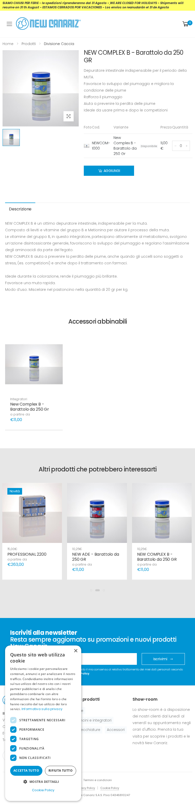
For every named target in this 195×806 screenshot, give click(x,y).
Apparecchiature (85, 729)
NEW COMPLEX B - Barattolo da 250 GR (157, 556)
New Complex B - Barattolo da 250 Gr (29, 406)
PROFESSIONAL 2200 (26, 554)
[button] (187, 24)
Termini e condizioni (97, 780)
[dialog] (43, 723)
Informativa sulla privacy (42, 709)
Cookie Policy (109, 788)
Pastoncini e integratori (90, 720)
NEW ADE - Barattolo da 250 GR (95, 556)
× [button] (75, 651)
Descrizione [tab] (20, 209)
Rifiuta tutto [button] (60, 770)
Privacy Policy (85, 788)
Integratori (18, 399)
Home (8, 43)
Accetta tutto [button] (26, 770)
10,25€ (77, 548)
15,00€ (12, 548)
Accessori (116, 729)
